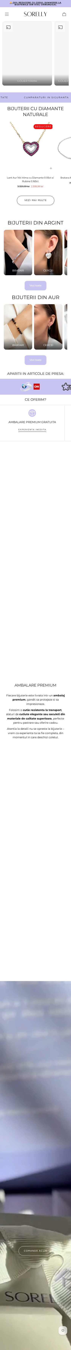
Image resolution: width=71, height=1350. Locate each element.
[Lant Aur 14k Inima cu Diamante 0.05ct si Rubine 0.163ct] (30, 148)
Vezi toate (35, 285)
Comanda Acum (35, 1250)
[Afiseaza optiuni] (51, 168)
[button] (7, 14)
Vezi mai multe (35, 200)
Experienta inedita (32, 429)
